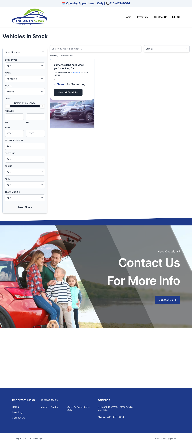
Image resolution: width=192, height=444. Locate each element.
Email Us (76, 72)
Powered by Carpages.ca (165, 438)
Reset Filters (25, 207)
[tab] (49, 401)
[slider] (7, 106)
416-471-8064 (119, 3)
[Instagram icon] (178, 17)
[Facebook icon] (173, 17)
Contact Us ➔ (167, 299)
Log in (18, 438)
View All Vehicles (68, 92)
